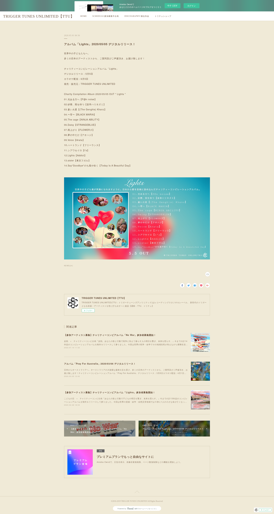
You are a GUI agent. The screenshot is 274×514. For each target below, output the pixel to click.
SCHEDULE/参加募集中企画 (105, 16)
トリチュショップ (163, 16)
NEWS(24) (68, 266)
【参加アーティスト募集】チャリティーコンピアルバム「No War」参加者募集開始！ (110, 334)
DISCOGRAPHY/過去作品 (136, 16)
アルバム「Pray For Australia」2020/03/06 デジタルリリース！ (100, 363)
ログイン (191, 5)
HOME (83, 16)
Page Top (137, 492)
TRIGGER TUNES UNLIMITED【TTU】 (38, 16)
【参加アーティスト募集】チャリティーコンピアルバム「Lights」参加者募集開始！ (109, 392)
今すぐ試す (172, 5)
